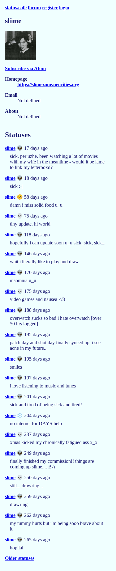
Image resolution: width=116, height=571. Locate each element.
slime (10, 148)
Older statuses (19, 558)
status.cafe (16, 7)
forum (34, 7)
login (64, 7)
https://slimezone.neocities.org (48, 84)
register (50, 7)
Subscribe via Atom (25, 68)
